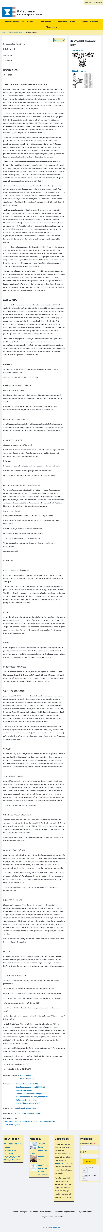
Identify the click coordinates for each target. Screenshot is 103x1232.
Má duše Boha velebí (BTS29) (27, 1084)
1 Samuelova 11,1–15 (47, 1121)
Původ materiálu (9, 44)
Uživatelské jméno (87, 1144)
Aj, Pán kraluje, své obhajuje (26, 1100)
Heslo (82, 1152)
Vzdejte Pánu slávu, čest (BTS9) (28, 1103)
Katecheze (26, 11)
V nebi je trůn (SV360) (24, 1090)
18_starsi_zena (10, 1150)
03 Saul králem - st (27, 1079)
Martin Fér (56, 1227)
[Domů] (8, 12)
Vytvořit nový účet (88, 1169)
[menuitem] (88, 2)
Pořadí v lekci (8, 49)
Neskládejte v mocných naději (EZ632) (30, 1087)
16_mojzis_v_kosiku (12, 1156)
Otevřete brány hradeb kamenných (29, 1093)
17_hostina (8, 1153)
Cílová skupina (8, 1108)
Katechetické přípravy (15, 32)
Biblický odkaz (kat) (10, 1118)
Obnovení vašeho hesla (89, 1177)
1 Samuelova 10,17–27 (28, 1121)
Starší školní (20, 1108)
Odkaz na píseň (8, 1084)
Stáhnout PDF (59, 40)
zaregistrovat (60, 1163)
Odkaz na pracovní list (11, 1075)
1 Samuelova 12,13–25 (11, 1124)
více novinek (43, 1175)
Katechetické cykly (10, 1113)
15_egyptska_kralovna (13, 1160)
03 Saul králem (25, 1075)
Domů (3, 32)
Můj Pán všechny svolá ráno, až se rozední (32, 1097)
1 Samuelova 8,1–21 (11, 1121)
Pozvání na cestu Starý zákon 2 (30, 1113)
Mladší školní (31, 1108)
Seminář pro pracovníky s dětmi (43, 1168)
